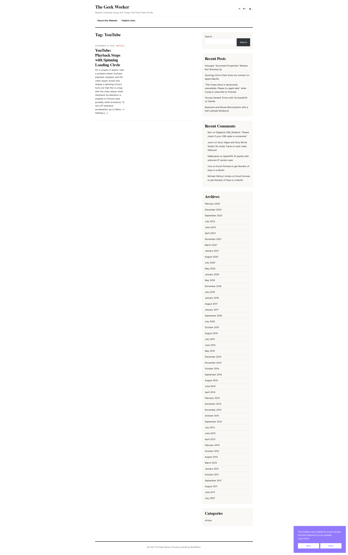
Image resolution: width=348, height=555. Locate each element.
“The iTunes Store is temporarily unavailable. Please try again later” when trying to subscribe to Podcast (225, 88)
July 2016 (210, 321)
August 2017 (211, 303)
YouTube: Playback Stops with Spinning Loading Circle (107, 57)
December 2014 (213, 356)
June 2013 (210, 433)
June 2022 (210, 227)
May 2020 (210, 268)
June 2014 (210, 386)
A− (240, 9)
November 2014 (213, 362)
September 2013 (213, 421)
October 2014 (212, 368)
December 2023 (213, 209)
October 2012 (212, 451)
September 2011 (213, 480)
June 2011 (210, 492)
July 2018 (210, 292)
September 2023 (213, 215)
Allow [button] (330, 546)
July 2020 (210, 262)
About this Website (107, 20)
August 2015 (211, 333)
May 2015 (210, 351)
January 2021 (212, 250)
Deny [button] (308, 546)
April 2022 (210, 233)
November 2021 (213, 239)
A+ (244, 9)
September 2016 (213, 315)
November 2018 (213, 286)
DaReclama (213, 156)
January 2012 (212, 468)
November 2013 (213, 409)
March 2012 (211, 462)
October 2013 (212, 415)
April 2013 (210, 439)
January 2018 (212, 297)
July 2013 (210, 427)
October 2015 (212, 327)
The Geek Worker (112, 6)
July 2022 (210, 221)
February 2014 (212, 398)
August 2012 (211, 457)
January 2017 (212, 309)
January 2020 (212, 274)
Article (120, 46)
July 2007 (210, 498)
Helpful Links (128, 20)
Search (208, 36)
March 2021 (211, 245)
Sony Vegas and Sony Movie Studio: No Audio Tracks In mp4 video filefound (227, 146)
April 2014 (210, 392)
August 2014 (211, 380)
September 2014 (213, 374)
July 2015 (210, 339)
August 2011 (211, 486)
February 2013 (212, 445)
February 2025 (212, 203)
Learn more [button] (303, 538)
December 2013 (213, 403)
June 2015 (210, 345)
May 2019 (210, 280)
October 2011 (212, 474)
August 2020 (211, 256)
